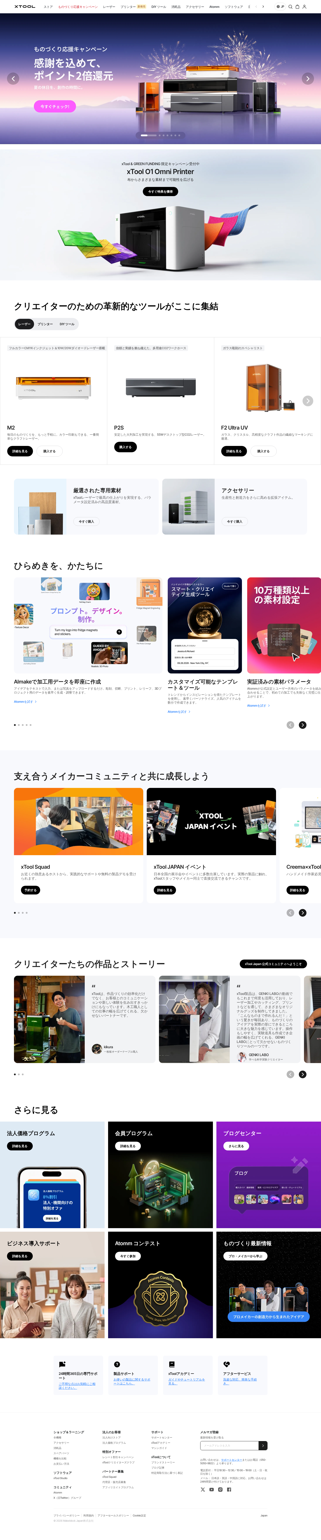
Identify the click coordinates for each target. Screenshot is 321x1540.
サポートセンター (161, 1437)
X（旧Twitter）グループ (67, 1497)
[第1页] (15, 913)
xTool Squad (109, 1476)
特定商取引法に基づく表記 (167, 1472)
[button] (308, 79)
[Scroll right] (263, 6)
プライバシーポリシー (67, 1515)
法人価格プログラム (114, 1442)
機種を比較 (60, 1458)
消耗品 (57, 1448)
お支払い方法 (61, 1463)
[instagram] (220, 1489)
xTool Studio (60, 1478)
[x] (202, 1489)
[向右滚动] (302, 912)
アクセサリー (61, 1442)
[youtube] (211, 1489)
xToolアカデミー (160, 1442)
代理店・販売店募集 (114, 1482)
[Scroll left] (256, 6)
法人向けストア (111, 1437)
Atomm (58, 1492)
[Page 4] (27, 725)
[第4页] (27, 913)
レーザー (24, 324)
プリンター (45, 324)
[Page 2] (19, 725)
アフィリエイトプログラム (118, 1487)
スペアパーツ (61, 1453)
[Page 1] (15, 725)
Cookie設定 (139, 1515)
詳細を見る (20, 451)
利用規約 (88, 1515)
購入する (49, 451)
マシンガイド (159, 1448)
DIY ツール (67, 324)
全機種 (57, 1437)
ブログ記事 (157, 1467)
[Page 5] (30, 725)
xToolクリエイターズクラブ (118, 1462)
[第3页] (23, 913)
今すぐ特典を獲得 (160, 191)
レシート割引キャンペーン (118, 1457)
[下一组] (308, 401)
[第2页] (19, 913)
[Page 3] (23, 725)
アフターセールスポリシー (113, 1515)
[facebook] (229, 1489)
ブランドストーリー (163, 1462)
